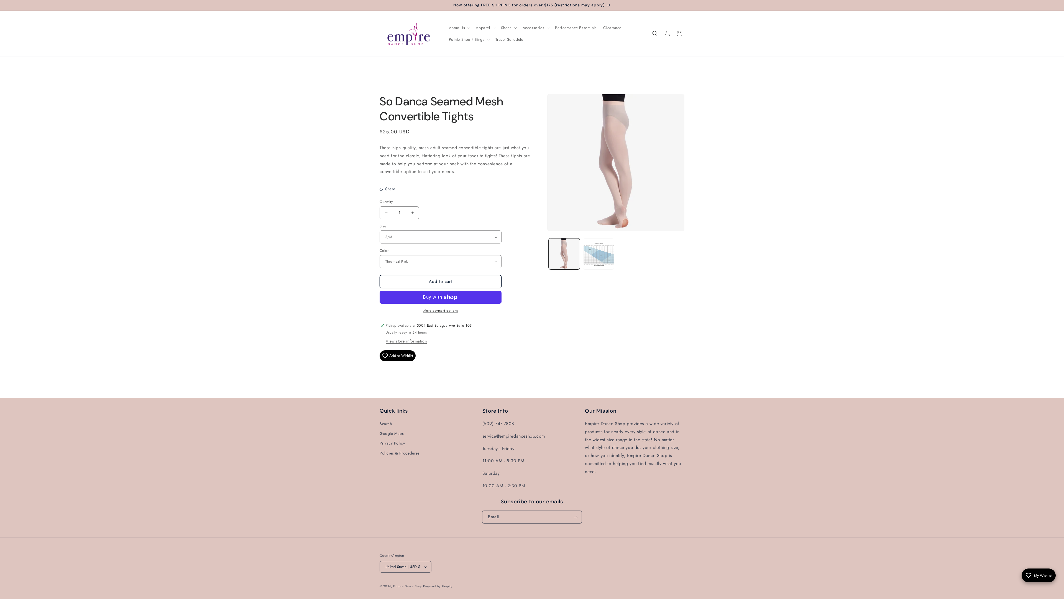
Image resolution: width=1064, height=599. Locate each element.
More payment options (440, 310)
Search (386, 424)
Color (384, 250)
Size (383, 226)
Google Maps (392, 433)
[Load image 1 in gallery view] (564, 254)
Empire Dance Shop (408, 586)
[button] (459, 28)
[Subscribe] (575, 517)
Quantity (386, 201)
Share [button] (390, 189)
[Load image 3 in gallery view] (598, 254)
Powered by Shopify (437, 586)
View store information (406, 341)
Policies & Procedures (400, 453)
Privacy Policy (392, 443)
